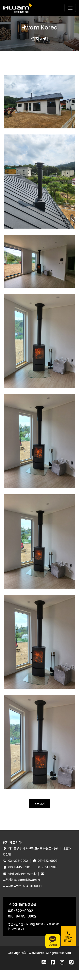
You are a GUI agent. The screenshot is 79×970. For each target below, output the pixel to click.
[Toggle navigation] (70, 8)
